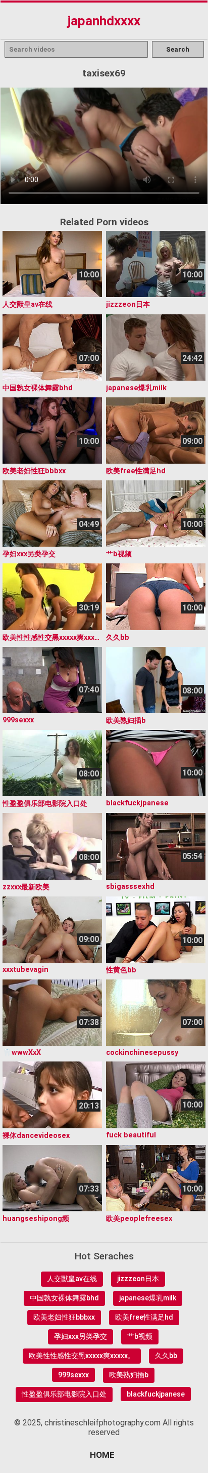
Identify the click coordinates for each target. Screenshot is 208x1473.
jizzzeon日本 (138, 1279)
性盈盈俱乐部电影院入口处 (64, 1394)
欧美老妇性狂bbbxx (64, 1317)
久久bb (166, 1356)
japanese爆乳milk (147, 1298)
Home (102, 1455)
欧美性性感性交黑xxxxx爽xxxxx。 (82, 1356)
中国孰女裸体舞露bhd (64, 1298)
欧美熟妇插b (128, 1375)
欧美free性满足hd (144, 1317)
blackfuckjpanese (156, 1394)
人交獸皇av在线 (72, 1279)
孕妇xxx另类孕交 (80, 1336)
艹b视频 (139, 1336)
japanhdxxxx (104, 20)
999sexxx (73, 1375)
